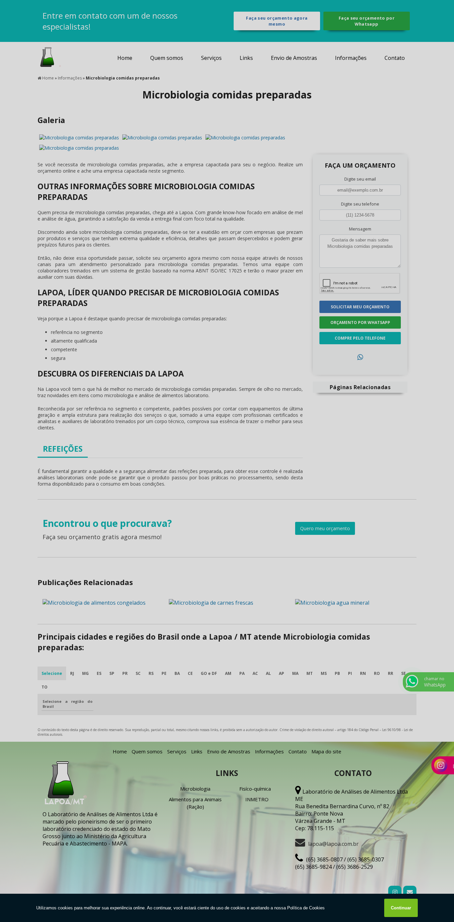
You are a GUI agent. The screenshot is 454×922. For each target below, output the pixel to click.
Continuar (401, 907)
